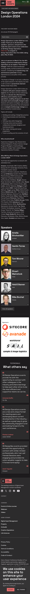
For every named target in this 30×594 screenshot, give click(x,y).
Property (4, 524)
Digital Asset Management (9, 521)
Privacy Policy (5, 542)
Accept (10, 589)
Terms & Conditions (7, 549)
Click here (4, 51)
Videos (3, 512)
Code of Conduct (6, 555)
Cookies (3, 545)
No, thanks (21, 589)
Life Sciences (5, 533)
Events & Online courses (9, 506)
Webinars (4, 509)
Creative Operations (7, 530)
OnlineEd (4, 527)
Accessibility (5, 552)
